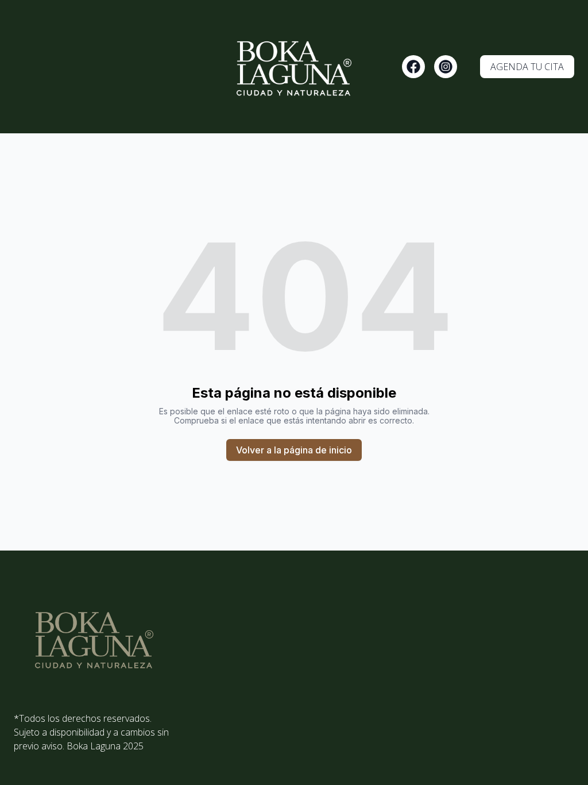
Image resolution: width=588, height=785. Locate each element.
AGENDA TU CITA (527, 66)
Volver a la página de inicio (294, 450)
